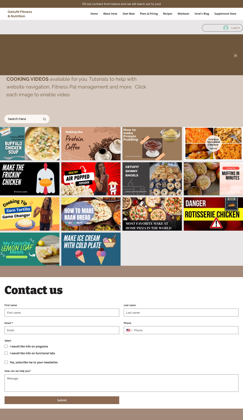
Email (9, 322)
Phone (127, 322)
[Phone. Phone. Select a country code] (129, 330)
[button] (235, 54)
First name (11, 305)
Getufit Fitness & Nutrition (20, 13)
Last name (130, 305)
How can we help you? (18, 370)
